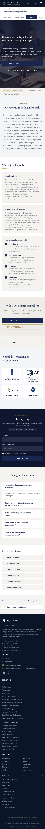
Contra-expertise (13, 575)
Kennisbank (6, 785)
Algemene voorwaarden (16, 826)
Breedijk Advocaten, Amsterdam (28, 817)
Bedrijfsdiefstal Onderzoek (11, 715)
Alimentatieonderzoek (9, 743)
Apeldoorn (27, 770)
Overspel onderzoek (9, 726)
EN (36, 3)
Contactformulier (15, 327)
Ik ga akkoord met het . (16, 453)
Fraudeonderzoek (8, 731)
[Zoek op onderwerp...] (28, 3)
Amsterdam (6, 758)
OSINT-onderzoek (13, 569)
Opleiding (5, 804)
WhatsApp (8, 662)
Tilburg (4, 767)
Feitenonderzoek (13, 563)
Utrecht (25, 761)
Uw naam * (6, 435)
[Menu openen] (41, 3)
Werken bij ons (7, 801)
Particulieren (19, 17)
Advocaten (21, 9)
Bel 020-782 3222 (13, 64)
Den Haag (5, 761)
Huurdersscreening (8, 749)
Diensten (12, 9)
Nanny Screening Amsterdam (12, 702)
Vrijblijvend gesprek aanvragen (21, 70)
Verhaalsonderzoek (14, 587)
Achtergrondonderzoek (10, 740)
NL (32, 3)
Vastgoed (5, 693)
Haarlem (5, 770)
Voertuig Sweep (7, 709)
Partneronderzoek (8, 728)
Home (4, 9)
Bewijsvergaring (13, 557)
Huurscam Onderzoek (9, 712)
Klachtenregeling (8, 798)
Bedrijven (7, 17)
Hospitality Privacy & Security (12, 699)
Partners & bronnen (8, 795)
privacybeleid (23, 453)
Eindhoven (5, 764)
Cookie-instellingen (8, 807)
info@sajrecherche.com (13, 665)
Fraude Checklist (8, 792)
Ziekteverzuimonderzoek (11, 737)
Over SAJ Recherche (9, 779)
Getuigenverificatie (14, 581)
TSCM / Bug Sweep (9, 696)
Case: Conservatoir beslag (16, 607)
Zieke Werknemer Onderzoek (12, 718)
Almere (25, 767)
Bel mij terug (23, 458)
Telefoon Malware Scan (10, 706)
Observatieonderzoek (9, 746)
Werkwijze (5, 782)
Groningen (27, 764)
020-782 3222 (9, 658)
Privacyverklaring (31, 826)
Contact (4, 788)
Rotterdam (26, 758)
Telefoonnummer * (9, 444)
